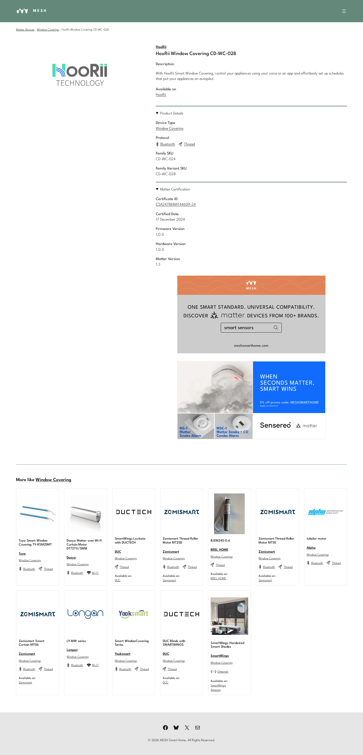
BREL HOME (219, 549)
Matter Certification (175, 189)
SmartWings (220, 656)
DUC (118, 551)
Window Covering (48, 29)
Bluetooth (167, 144)
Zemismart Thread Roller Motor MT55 (276, 540)
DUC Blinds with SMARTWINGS (174, 643)
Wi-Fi (95, 573)
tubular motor (316, 538)
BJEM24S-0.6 (220, 540)
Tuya (22, 553)
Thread (189, 144)
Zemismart (171, 551)
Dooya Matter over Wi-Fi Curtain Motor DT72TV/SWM (84, 544)
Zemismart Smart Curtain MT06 (31, 643)
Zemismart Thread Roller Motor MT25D (180, 540)
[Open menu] (344, 11)
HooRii (161, 47)
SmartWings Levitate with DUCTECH (130, 540)
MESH (40, 11)
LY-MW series (76, 641)
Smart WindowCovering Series (132, 643)
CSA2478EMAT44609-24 (176, 205)
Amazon (216, 690)
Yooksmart (122, 654)
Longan (72, 650)
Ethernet (223, 671)
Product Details (171, 113)
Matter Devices (25, 29)
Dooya (71, 557)
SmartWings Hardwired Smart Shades (227, 645)
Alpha (311, 547)
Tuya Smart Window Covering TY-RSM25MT (35, 542)
